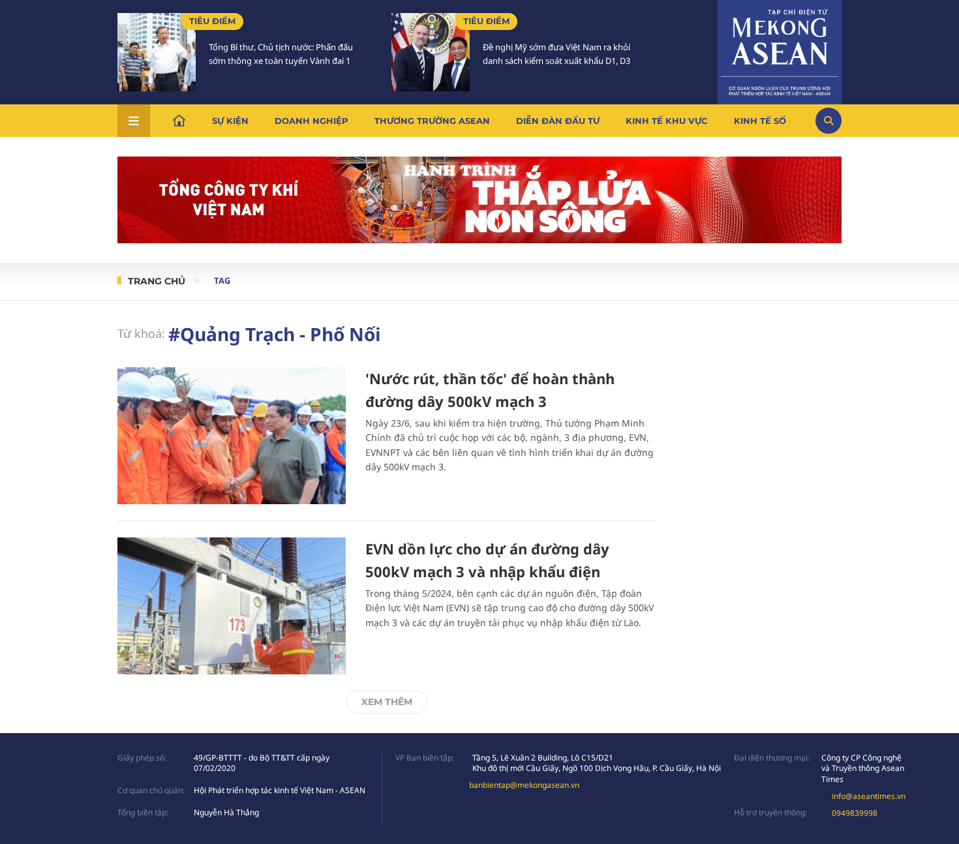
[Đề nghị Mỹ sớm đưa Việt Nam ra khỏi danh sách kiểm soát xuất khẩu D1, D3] (430, 52)
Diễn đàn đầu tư (558, 120)
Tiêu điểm (212, 21)
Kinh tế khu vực (667, 120)
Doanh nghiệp (311, 120)
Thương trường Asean (432, 120)
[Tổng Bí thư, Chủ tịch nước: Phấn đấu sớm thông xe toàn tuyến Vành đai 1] (156, 52)
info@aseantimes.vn (869, 796)
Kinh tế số (760, 120)
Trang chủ (156, 281)
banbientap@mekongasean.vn (524, 785)
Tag (222, 280)
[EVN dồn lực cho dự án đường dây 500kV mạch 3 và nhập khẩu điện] (231, 605)
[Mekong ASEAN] (779, 50)
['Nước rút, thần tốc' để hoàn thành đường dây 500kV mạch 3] (231, 435)
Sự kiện (230, 120)
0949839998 (854, 813)
